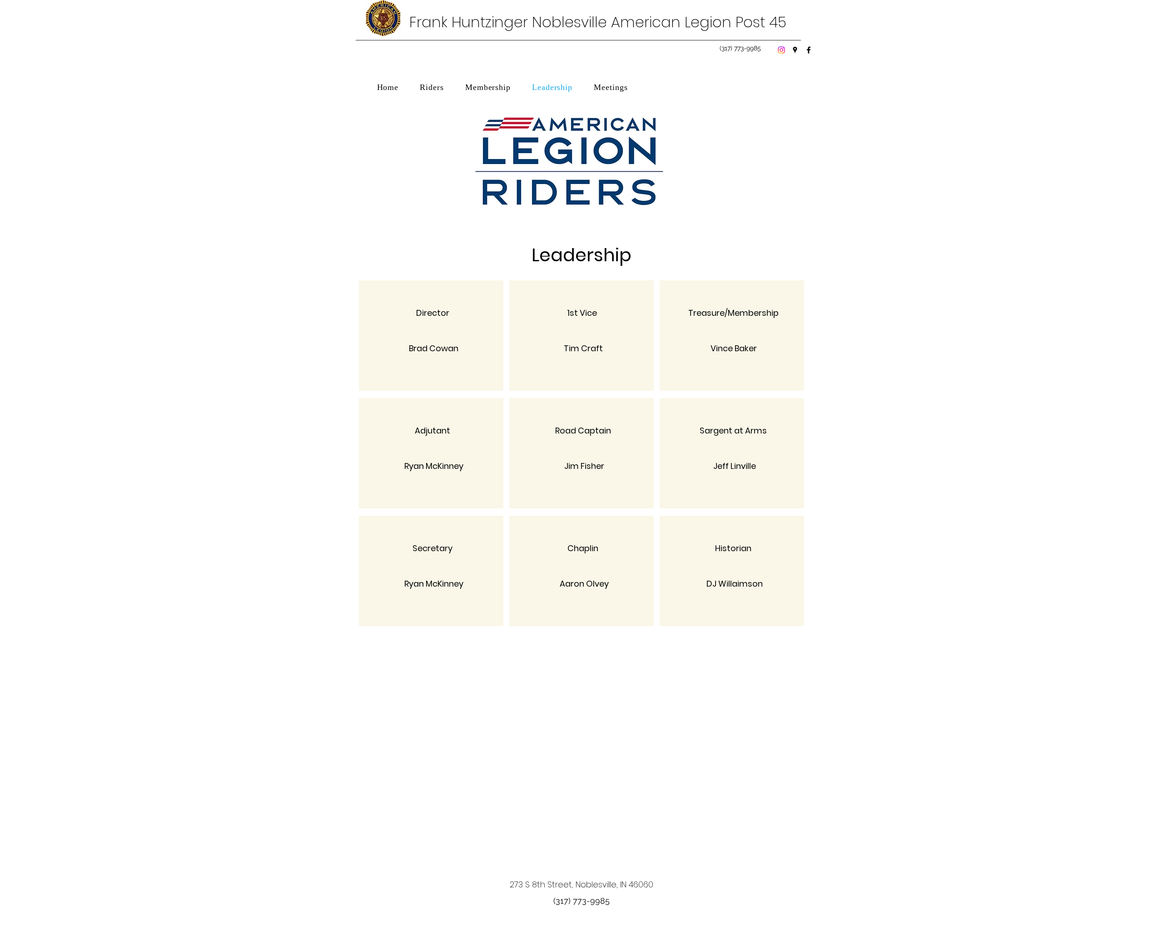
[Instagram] (781, 50)
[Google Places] (795, 50)
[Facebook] (808, 50)
